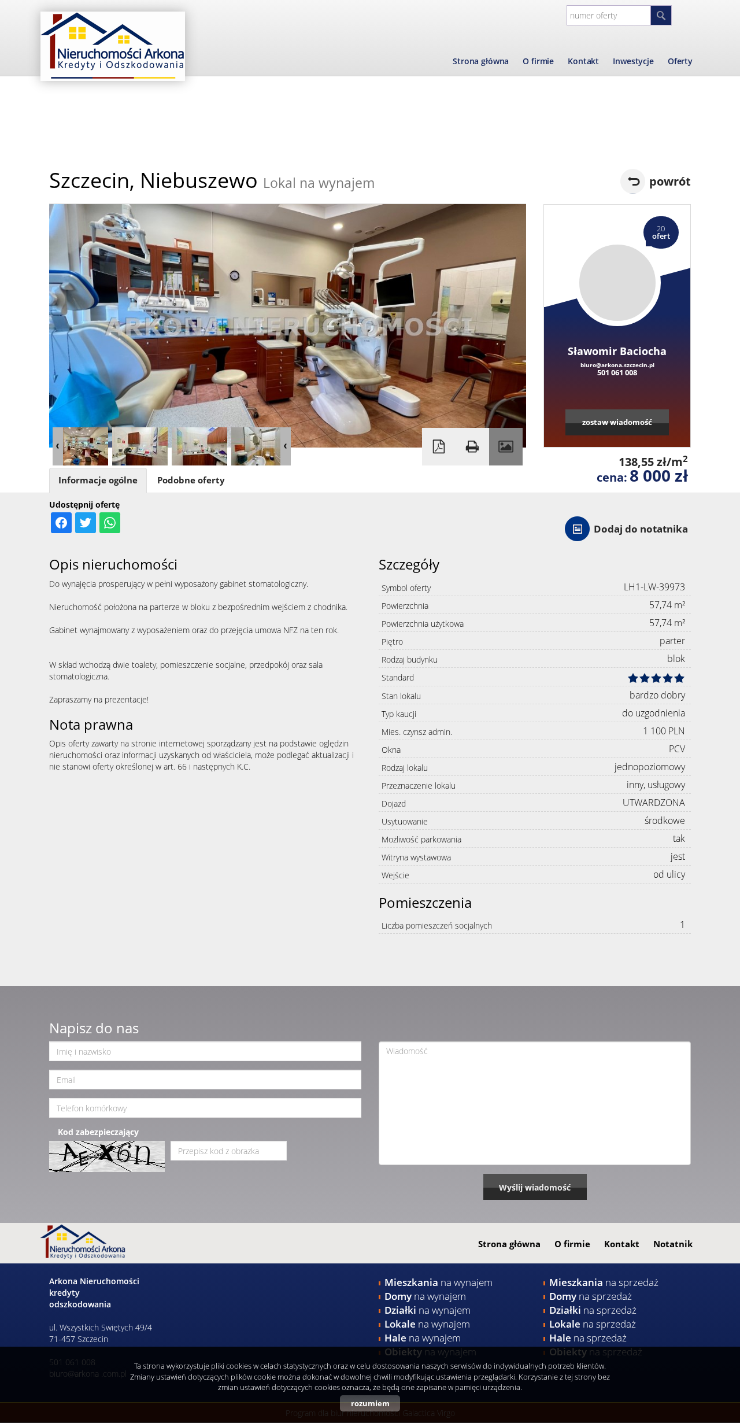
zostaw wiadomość (617, 422)
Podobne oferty (191, 480)
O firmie (538, 61)
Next (285, 446)
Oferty (680, 61)
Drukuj (472, 446)
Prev (58, 446)
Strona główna (481, 61)
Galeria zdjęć (506, 446)
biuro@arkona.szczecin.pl (617, 365)
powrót (670, 181)
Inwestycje (633, 61)
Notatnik (673, 1244)
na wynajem (438, 1282)
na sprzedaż (603, 1282)
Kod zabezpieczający (98, 1131)
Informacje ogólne (98, 480)
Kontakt (583, 61)
